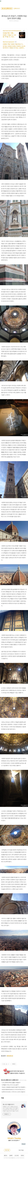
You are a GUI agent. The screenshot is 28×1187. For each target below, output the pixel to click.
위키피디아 (10, 1055)
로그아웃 (17, 1155)
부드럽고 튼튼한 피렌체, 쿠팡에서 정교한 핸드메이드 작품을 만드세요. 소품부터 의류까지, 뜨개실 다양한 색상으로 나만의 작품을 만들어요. (14, 47)
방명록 (10, 1155)
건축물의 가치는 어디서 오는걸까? (10, 1085)
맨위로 (22, 1155)
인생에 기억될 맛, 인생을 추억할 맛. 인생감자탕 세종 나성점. (9, 36)
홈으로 (5, 1155)
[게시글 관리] (8, 1064)
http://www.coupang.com (8, 41)
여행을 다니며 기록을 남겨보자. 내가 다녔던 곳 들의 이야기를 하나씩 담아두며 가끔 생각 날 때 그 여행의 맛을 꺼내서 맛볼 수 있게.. (11, 1109)
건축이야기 (15, 1080)
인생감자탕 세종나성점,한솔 (9, 33)
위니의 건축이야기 (6, 1080)
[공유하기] (6, 1064)
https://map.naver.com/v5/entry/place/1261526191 (12, 30)
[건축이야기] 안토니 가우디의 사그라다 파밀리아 (13, 1091)
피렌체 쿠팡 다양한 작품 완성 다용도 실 (14, 44)
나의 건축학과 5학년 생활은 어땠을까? (11, 1082)
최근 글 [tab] (7, 1150)
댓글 (2, 1098)
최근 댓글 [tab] (21, 1150)
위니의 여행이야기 (8, 1104)
